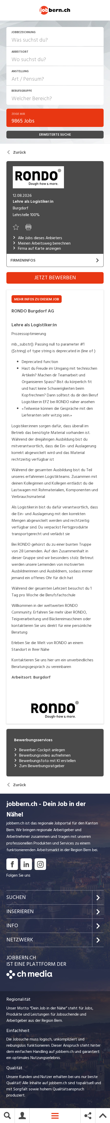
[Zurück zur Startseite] (29, 977)
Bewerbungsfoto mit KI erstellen (47, 761)
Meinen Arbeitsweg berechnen (44, 243)
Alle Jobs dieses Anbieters (40, 238)
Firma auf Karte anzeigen (39, 248)
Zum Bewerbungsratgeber (41, 766)
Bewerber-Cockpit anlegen (42, 750)
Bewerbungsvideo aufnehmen (45, 755)
